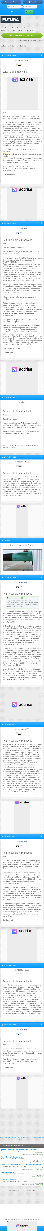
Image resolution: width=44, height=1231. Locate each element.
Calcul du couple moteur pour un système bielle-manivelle (21, 1165)
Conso (21, 1219)
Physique (13, 30)
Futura (8, 1219)
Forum (7, 28)
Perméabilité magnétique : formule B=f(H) (15, 1137)
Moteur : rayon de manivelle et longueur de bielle (18, 1149)
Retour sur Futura (11, 2)
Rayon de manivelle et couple (11, 1157)
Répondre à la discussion (22, 35)
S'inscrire (32, 2)
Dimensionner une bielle (9, 1180)
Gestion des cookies (31, 1219)
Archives (14, 1219)
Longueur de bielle (7, 1172)
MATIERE (4, 30)
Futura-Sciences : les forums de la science (26, 28)
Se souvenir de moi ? (18, 12)
